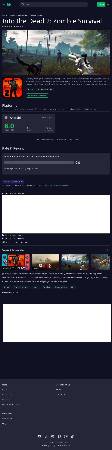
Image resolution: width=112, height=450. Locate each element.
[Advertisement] (56, 214)
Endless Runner (45, 89)
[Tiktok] (72, 436)
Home (4, 15)
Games (12, 15)
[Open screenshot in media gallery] (75, 262)
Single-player (61, 287)
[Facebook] (59, 436)
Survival (46, 287)
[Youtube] (39, 436)
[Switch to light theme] (108, 4)
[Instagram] (65, 436)
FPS (72, 287)
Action (30, 89)
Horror (36, 287)
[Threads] (46, 436)
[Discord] (52, 436)
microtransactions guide (59, 185)
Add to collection (39, 95)
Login (101, 4)
